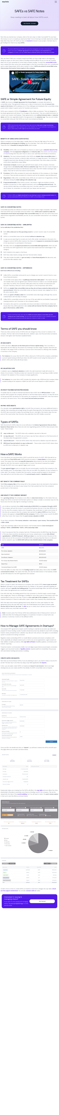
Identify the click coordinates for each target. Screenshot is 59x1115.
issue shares (42, 459)
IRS (25, 606)
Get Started (42, 901)
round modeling (22, 794)
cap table (40, 790)
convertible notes (51, 62)
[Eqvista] (5, 2)
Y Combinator (23, 111)
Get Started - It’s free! (30, 23)
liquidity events (25, 649)
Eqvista (44, 663)
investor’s (30, 41)
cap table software (29, 642)
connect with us (31, 891)
